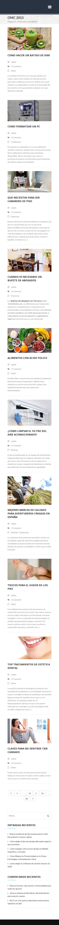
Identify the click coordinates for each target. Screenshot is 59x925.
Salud (13, 71)
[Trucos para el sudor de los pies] (29, 569)
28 (27, 798)
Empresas (15, 216)
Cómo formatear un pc (24, 126)
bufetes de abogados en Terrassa (26, 301)
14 (30, 793)
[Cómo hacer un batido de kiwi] (29, 38)
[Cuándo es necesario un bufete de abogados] (29, 260)
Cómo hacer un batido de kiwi (29, 55)
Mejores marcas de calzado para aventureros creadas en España (29, 513)
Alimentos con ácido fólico (27, 358)
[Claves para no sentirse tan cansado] (29, 731)
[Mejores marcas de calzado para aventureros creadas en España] (29, 490)
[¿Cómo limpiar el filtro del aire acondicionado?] (29, 413)
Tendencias (16, 142)
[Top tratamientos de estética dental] (29, 647)
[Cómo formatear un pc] (29, 110)
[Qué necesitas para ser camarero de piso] (29, 181)
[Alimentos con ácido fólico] (29, 340)
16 (42, 793)
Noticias (14, 450)
